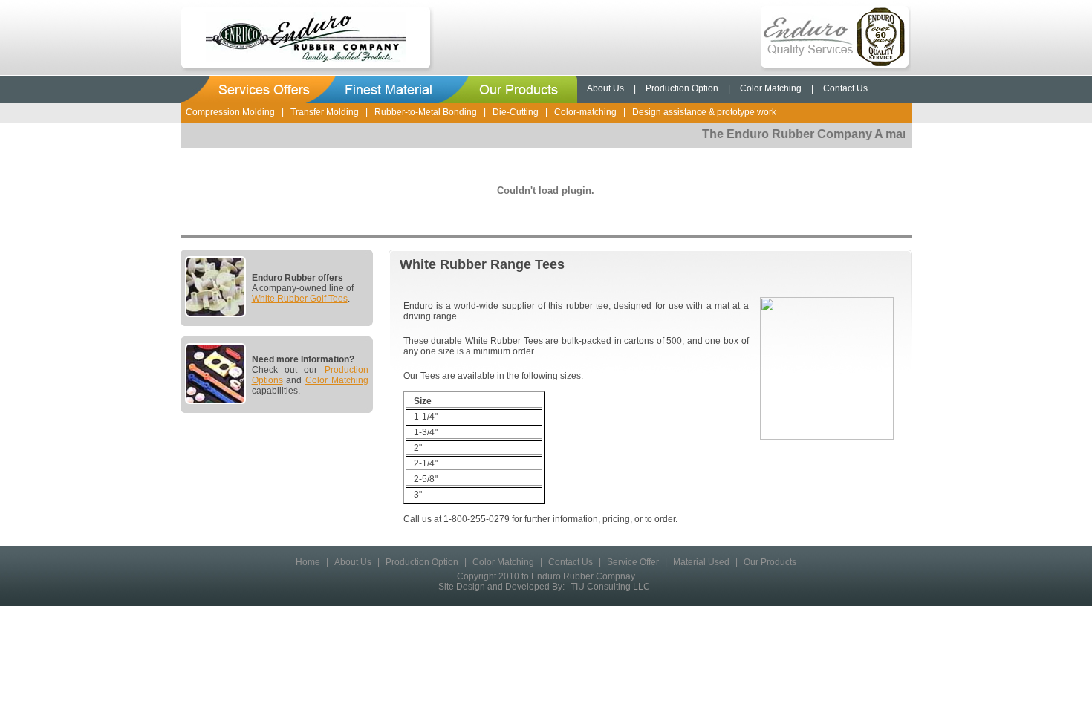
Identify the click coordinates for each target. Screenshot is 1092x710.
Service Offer (633, 562)
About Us (605, 88)
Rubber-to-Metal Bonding (425, 112)
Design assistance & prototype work (704, 112)
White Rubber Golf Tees (300, 298)
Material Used (701, 562)
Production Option (682, 88)
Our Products (770, 562)
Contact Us (845, 88)
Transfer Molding (324, 112)
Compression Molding (230, 112)
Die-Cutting (516, 112)
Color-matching (585, 112)
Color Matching (771, 88)
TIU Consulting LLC (610, 587)
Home (308, 562)
